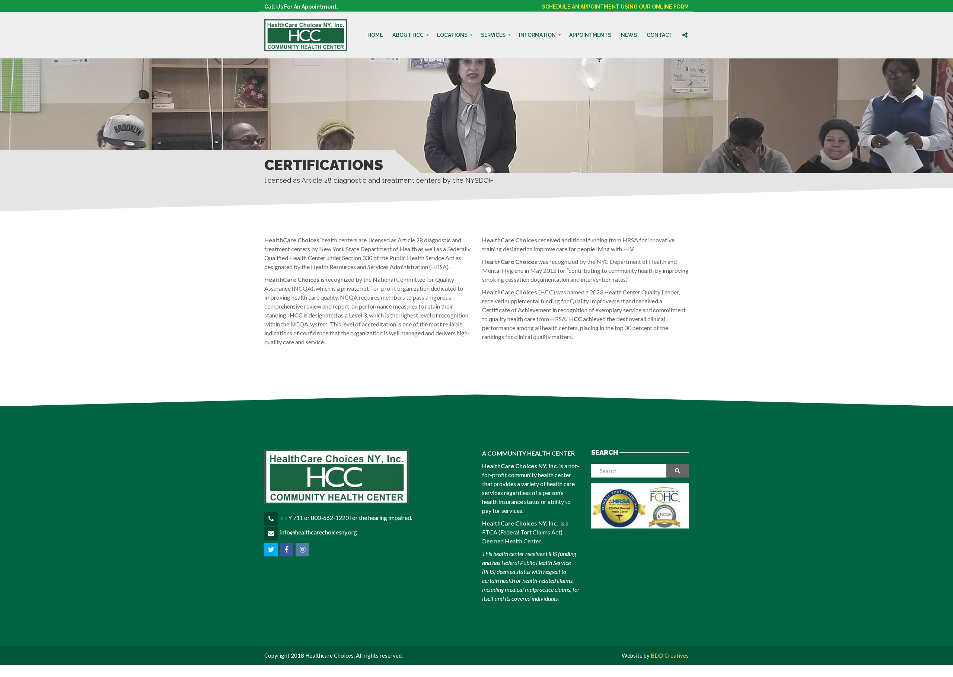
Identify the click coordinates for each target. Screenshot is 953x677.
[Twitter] (271, 549)
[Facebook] (287, 549)
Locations (452, 35)
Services (493, 35)
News (629, 35)
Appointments (590, 35)
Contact (660, 35)
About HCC (408, 35)
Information (537, 35)
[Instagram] (303, 549)
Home (375, 35)
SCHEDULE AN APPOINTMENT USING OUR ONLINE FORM (615, 7)
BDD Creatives (670, 655)
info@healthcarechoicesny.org (318, 532)
